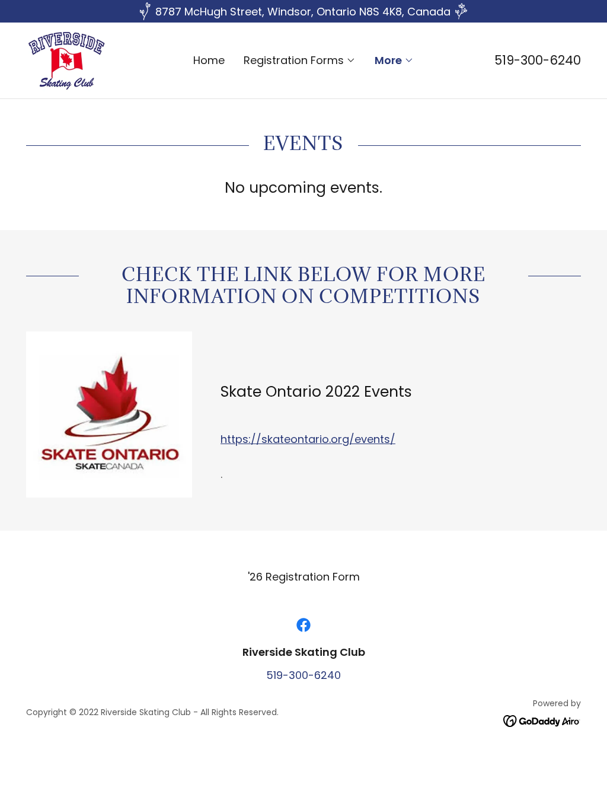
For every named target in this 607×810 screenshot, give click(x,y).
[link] (67, 59)
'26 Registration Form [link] (304, 576)
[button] (300, 60)
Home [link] (209, 60)
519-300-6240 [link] (537, 60)
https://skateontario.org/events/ (308, 439)
